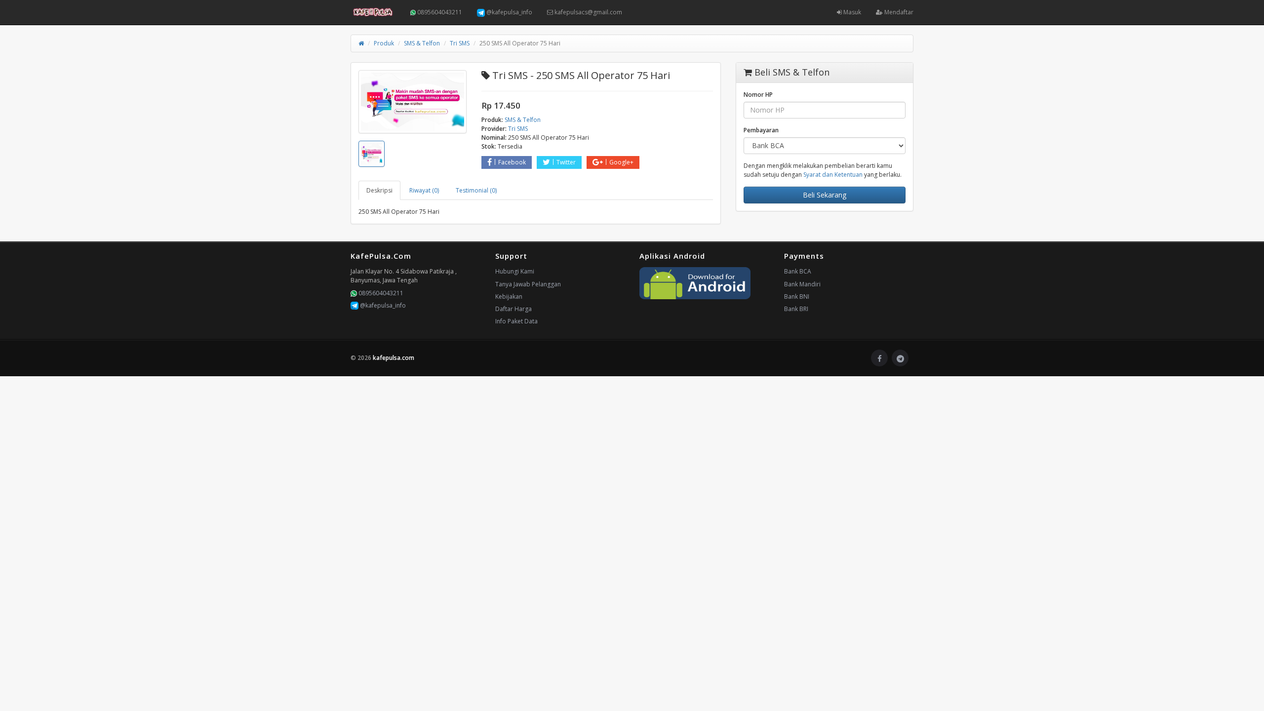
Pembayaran (761, 130)
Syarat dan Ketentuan (833, 174)
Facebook (512, 162)
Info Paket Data (516, 321)
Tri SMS (460, 43)
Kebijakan (508, 296)
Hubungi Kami (514, 271)
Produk (384, 43)
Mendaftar (898, 12)
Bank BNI (796, 296)
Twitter (566, 162)
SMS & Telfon (422, 43)
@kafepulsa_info (508, 12)
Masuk (851, 12)
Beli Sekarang (824, 194)
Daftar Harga (513, 309)
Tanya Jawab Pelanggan (528, 284)
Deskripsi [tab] (379, 190)
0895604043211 (439, 12)
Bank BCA (797, 271)
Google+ (621, 162)
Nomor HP (758, 94)
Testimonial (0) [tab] (476, 190)
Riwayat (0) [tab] (424, 190)
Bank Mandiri (802, 284)
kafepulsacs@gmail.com (587, 12)
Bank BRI (796, 309)
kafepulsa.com (393, 358)
